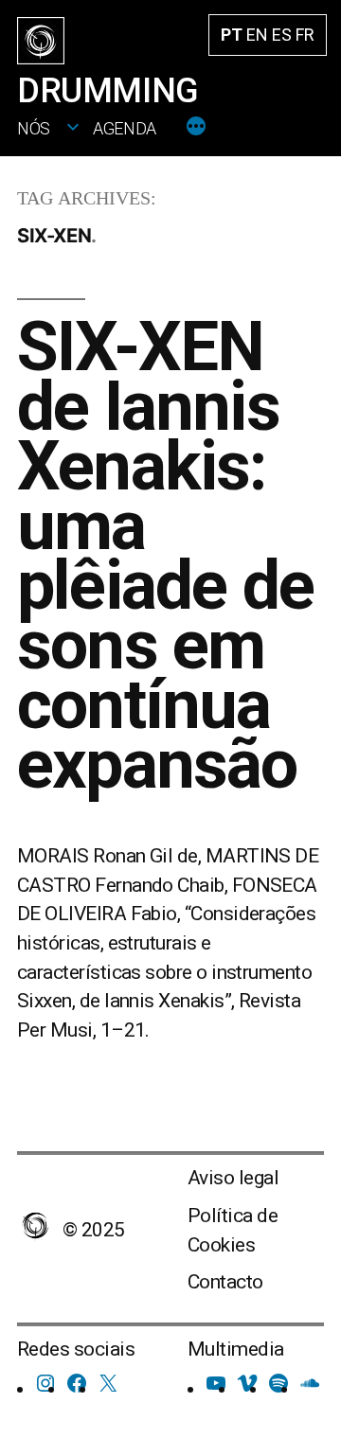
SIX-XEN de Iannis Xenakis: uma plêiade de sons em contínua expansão (165, 556)
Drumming (108, 91)
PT (231, 34)
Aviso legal (233, 1177)
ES (282, 34)
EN (257, 34)
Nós (33, 128)
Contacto (225, 1281)
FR (305, 34)
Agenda (124, 128)
